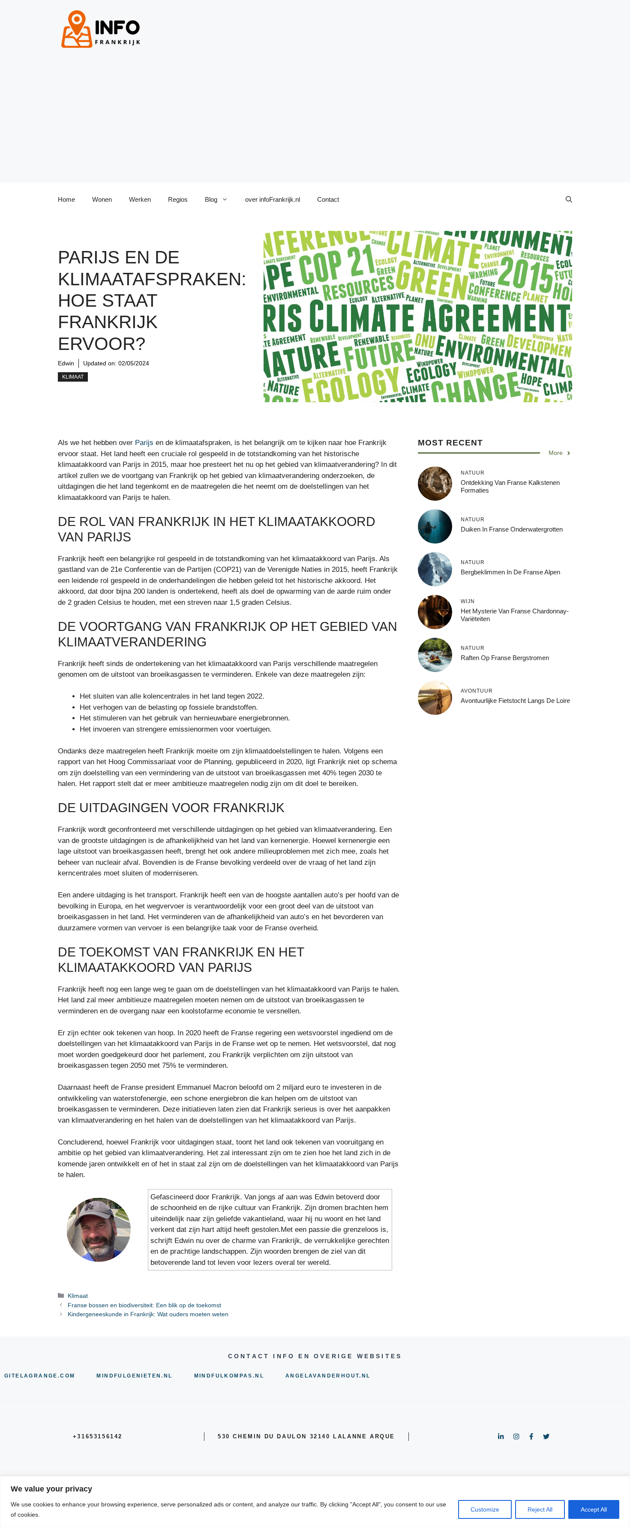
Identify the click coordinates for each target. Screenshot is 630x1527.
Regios (178, 199)
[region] (315, 1501)
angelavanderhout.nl (328, 1376)
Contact (328, 199)
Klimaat (73, 377)
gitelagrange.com (39, 1376)
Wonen (102, 199)
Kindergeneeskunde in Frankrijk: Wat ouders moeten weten (148, 1314)
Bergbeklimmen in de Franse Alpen (510, 572)
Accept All (594, 1509)
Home (66, 199)
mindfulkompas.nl (229, 1376)
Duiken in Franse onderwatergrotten (512, 529)
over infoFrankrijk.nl (272, 199)
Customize (485, 1509)
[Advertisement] (315, 122)
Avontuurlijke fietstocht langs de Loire (515, 700)
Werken (140, 199)
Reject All (540, 1509)
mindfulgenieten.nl (134, 1376)
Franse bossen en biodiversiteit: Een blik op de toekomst (144, 1305)
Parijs (144, 443)
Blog (211, 199)
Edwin (66, 363)
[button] (569, 199)
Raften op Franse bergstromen (505, 657)
